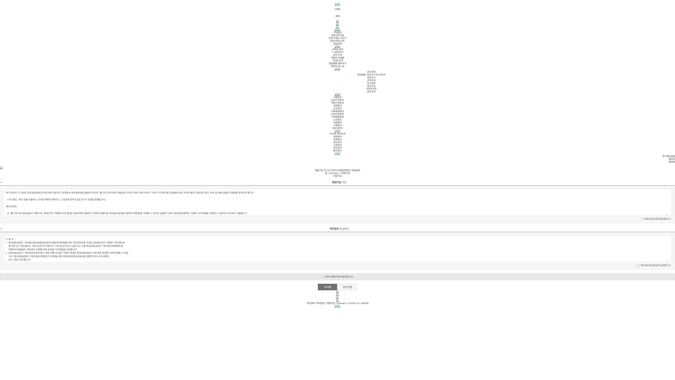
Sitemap (340, 303)
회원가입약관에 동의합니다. (658, 219)
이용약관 (330, 303)
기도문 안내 (337, 60)
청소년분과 (337, 128)
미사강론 (371, 83)
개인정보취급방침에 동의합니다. (655, 265)
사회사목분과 (337, 114)
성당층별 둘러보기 (337, 63)
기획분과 (337, 97)
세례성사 (337, 136)
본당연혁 (337, 44)
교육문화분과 (337, 111)
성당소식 (371, 77)
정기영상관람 (668, 156)
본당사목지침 (337, 35)
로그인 (327, 170)
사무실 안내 (337, 49)
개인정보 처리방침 (315, 303)
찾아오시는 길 (337, 66)
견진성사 (337, 142)
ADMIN (365, 303)
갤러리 (672, 159)
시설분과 (337, 125)
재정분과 (337, 122)
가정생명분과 (337, 117)
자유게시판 (371, 89)
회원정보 (356, 170)
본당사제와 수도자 (337, 38)
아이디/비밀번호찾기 (341, 170)
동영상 (672, 162)
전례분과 (337, 105)
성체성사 (337, 139)
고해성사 (337, 145)
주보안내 (371, 80)
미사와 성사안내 (337, 134)
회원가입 (319, 170)
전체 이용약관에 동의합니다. (339, 277)
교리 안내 (337, 55)
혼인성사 (337, 148)
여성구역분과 (337, 103)
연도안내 (371, 91)
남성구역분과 (337, 100)
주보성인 (337, 32)
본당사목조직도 (337, 41)
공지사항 (371, 72)
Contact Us (353, 303)
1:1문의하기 (337, 52)
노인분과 (337, 120)
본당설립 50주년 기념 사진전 (371, 75)
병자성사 (337, 151)
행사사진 (371, 86)
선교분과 (337, 108)
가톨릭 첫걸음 (337, 58)
